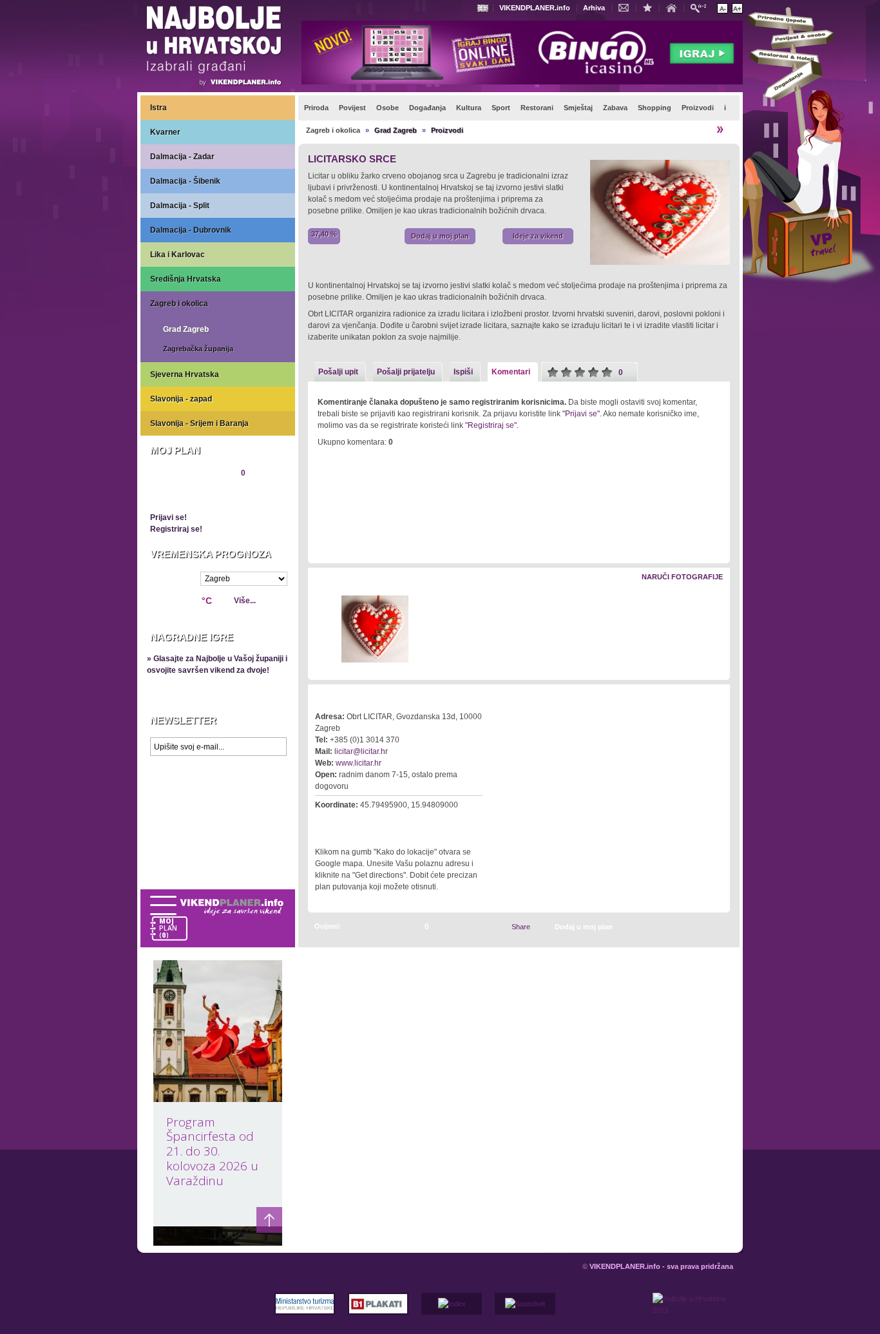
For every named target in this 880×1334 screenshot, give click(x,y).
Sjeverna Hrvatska (184, 374)
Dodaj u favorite (650, 7)
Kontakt (627, 7)
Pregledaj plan (189, 494)
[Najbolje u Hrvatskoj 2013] (693, 1313)
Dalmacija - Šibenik (185, 181)
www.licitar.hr (358, 763)
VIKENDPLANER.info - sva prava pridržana (661, 1266)
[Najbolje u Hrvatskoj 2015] (214, 48)
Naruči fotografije (682, 577)
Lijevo (318, 629)
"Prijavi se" (581, 413)
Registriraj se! (176, 529)
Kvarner (165, 132)
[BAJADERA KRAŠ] (705, 926)
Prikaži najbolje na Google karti (217, 839)
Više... (245, 600)
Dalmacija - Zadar (182, 156)
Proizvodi (447, 130)
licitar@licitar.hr (361, 751)
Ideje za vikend (538, 236)
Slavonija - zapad (181, 398)
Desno (714, 629)
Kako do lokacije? (354, 822)
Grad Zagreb (186, 329)
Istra (158, 107)
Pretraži (701, 7)
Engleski (484, 8)
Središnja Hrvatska (185, 279)
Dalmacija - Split (179, 205)
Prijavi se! (168, 517)
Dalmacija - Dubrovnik (190, 230)
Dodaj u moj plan (440, 236)
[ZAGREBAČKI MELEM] (720, 926)
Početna (674, 7)
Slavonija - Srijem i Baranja (199, 423)
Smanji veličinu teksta (722, 8)
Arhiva (594, 8)
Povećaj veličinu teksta (737, 8)
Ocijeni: (327, 926)
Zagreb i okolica (179, 303)
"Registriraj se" (491, 425)
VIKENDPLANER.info (534, 8)
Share (521, 927)
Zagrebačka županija (198, 349)
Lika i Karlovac (177, 254)
